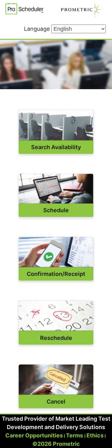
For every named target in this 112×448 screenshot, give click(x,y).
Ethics (95, 435)
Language (37, 28)
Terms (74, 435)
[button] (56, 125)
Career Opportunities (34, 435)
